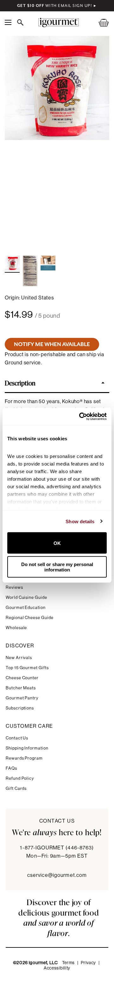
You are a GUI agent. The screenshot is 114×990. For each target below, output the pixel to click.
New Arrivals (19, 658)
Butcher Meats (21, 688)
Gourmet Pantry (22, 698)
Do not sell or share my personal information (57, 566)
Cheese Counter (22, 678)
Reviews (14, 587)
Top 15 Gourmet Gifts (27, 668)
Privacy (88, 963)
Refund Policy (20, 778)
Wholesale (16, 628)
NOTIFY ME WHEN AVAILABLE (52, 344)
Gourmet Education (26, 607)
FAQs (11, 768)
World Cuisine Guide (26, 597)
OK (57, 543)
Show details (80, 521)
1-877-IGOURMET (57, 847)
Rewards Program (24, 758)
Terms (68, 963)
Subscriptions (20, 708)
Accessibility (57, 968)
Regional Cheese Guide (30, 618)
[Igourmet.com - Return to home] (58, 22)
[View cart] (99, 22)
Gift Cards (16, 788)
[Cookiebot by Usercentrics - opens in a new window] (80, 416)
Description (20, 382)
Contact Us (17, 738)
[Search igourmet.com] (22, 22)
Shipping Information (27, 748)
